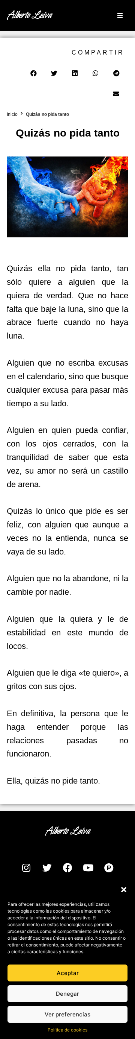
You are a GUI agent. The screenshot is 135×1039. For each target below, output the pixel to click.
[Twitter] (47, 867)
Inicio (12, 114)
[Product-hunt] (108, 867)
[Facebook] (67, 867)
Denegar (67, 993)
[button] (124, 889)
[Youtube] (88, 867)
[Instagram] (26, 867)
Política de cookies (67, 1030)
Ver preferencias (67, 1014)
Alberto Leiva (29, 15)
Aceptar (68, 973)
